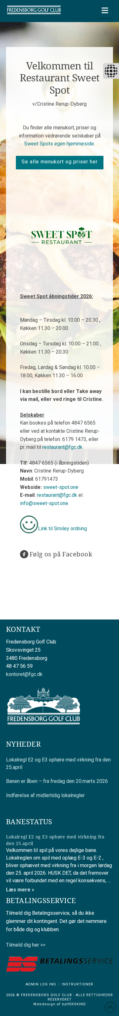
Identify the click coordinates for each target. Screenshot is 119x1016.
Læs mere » (20, 890)
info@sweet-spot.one (44, 503)
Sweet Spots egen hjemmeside (59, 144)
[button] (105, 10)
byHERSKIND (73, 1004)
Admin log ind (41, 984)
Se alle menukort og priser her (60, 162)
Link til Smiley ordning (62, 528)
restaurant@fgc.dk (62, 447)
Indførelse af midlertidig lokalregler (45, 795)
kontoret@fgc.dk (24, 674)
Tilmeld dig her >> (25, 945)
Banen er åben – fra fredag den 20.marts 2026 (57, 781)
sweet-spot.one (60, 487)
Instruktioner (77, 984)
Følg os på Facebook (61, 554)
